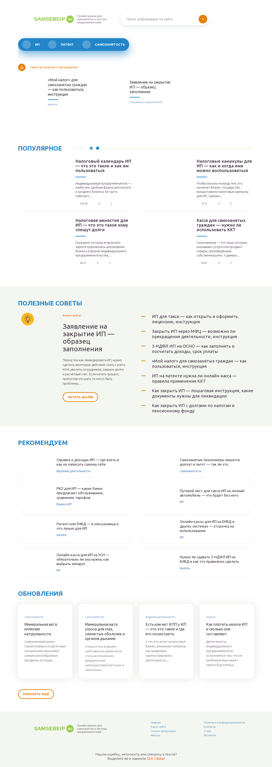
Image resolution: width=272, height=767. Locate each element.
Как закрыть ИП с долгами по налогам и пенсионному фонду (193, 408)
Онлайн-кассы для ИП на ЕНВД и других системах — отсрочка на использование (207, 526)
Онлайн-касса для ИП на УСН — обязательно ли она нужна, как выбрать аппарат (83, 559)
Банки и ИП (64, 504)
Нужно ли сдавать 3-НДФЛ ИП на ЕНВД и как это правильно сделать (209, 559)
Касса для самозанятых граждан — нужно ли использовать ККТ (221, 225)
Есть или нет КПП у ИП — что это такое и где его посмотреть (166, 629)
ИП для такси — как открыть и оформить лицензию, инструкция (195, 319)
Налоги (52, 104)
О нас (207, 730)
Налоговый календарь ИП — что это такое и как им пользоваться (103, 166)
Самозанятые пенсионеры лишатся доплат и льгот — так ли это (210, 462)
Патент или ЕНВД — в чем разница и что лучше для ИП (88, 526)
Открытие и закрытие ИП (145, 102)
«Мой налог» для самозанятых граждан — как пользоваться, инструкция (67, 87)
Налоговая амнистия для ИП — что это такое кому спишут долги (101, 225)
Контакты (210, 726)
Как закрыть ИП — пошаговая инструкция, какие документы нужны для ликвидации (202, 393)
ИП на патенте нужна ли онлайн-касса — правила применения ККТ (194, 378)
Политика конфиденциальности (224, 722)
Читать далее (80, 397)
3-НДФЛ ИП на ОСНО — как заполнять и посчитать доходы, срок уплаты (193, 349)
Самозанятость (110, 44)
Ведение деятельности (73, 471)
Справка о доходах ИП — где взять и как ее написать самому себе (88, 462)
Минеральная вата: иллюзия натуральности (41, 629)
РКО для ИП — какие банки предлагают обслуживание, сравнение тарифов (80, 493)
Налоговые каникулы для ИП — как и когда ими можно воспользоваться (224, 166)
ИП (37, 44)
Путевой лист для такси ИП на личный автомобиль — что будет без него (212, 493)
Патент (67, 44)
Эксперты (210, 735)
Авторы (155, 735)
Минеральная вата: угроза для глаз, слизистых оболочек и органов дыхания (105, 631)
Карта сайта (158, 726)
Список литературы (163, 730)
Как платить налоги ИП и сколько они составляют (226, 629)
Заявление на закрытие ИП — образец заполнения (150, 87)
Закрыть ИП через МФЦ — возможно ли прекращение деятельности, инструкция (194, 334)
